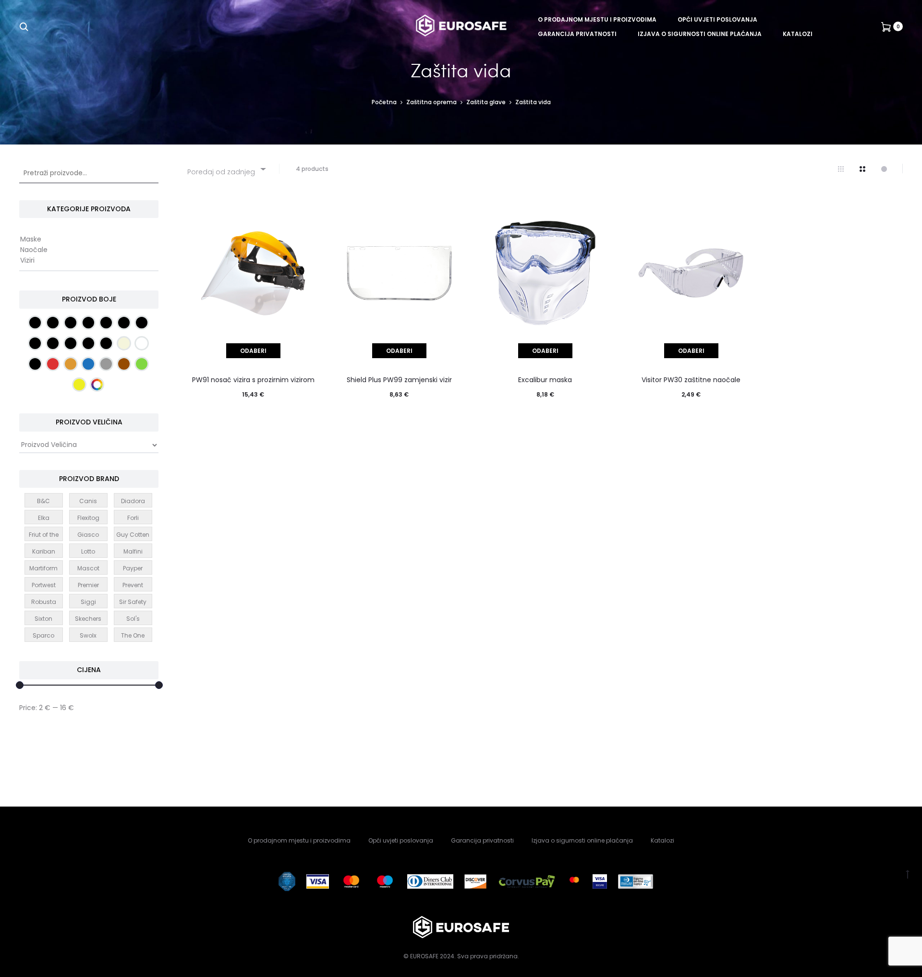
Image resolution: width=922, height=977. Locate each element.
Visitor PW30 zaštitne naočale (691, 380)
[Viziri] (88, 260)
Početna (384, 102)
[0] (886, 26)
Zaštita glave (486, 102)
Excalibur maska (545, 380)
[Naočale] (88, 250)
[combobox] (226, 169)
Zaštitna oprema (431, 102)
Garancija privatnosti (577, 34)
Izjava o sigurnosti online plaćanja (700, 34)
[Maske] (88, 239)
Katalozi (798, 34)
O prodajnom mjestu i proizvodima (597, 19)
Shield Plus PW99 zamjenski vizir (399, 380)
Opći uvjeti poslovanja (717, 19)
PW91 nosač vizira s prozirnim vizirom (253, 380)
